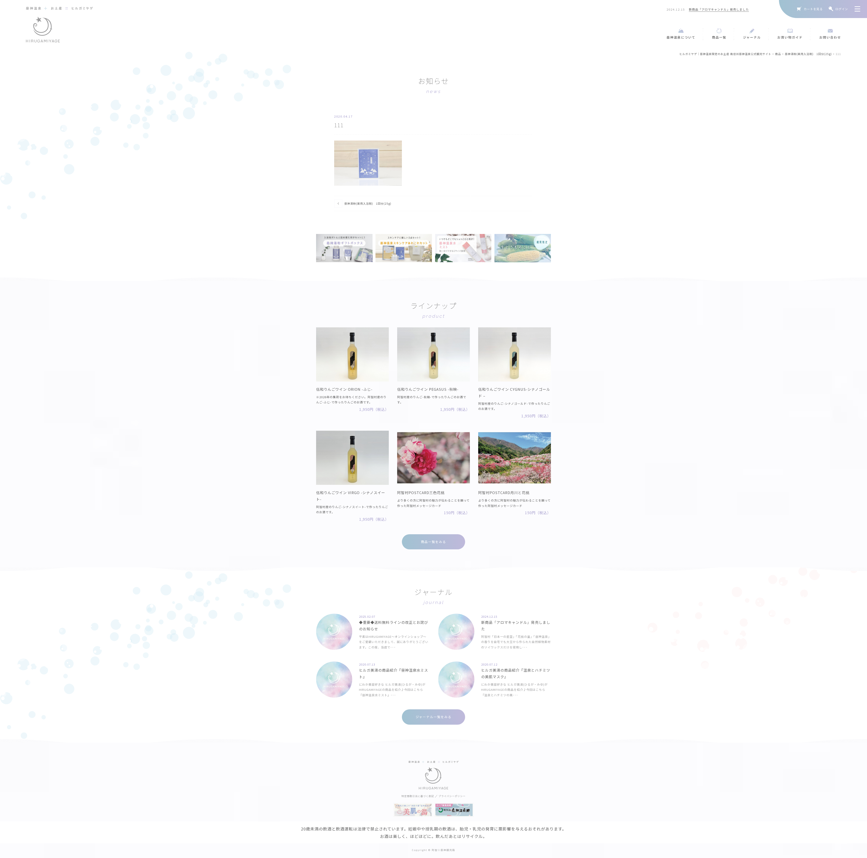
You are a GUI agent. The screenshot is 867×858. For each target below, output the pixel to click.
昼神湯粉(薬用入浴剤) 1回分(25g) (367, 203)
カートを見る (813, 9)
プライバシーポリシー (452, 796)
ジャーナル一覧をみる (434, 717)
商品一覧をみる (433, 541)
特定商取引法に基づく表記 (417, 796)
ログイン (841, 9)
